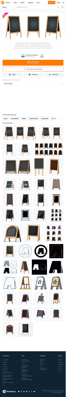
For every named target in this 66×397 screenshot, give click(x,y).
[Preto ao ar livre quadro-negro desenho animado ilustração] (10, 199)
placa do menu (34, 118)
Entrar (58, 2)
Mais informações (8, 83)
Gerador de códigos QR (8, 382)
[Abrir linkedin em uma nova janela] (24, 391)
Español (59, 361)
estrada (54, 118)
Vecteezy (5, 361)
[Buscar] (58, 7)
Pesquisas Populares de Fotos (26, 374)
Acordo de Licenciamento (25, 359)
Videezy (5, 364)
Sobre (40, 365)
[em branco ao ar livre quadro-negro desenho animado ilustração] (56, 184)
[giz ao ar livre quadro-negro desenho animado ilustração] (41, 199)
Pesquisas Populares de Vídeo (24, 379)
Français (59, 368)
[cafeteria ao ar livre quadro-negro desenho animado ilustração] (56, 313)
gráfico (24, 118)
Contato (41, 363)
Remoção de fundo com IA (8, 378)
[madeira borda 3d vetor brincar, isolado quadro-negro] (10, 250)
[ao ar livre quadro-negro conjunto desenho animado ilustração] (56, 215)
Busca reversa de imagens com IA (7, 375)
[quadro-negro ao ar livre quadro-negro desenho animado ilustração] (25, 199)
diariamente (44, 118)
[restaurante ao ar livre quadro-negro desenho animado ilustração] (41, 215)
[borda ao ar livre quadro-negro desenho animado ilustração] (41, 298)
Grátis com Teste (33, 62)
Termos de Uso (46, 391)
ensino (6, 118)
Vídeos (22, 2)
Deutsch (59, 366)
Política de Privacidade (57, 391)
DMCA (23, 363)
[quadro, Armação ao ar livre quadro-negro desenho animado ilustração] (56, 199)
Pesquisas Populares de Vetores (24, 370)
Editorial (30, 2)
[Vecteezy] (2, 2)
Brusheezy (5, 359)
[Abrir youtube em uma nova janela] (34, 391)
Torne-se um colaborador (42, 368)
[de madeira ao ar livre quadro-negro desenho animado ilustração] (10, 215)
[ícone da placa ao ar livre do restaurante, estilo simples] (25, 282)
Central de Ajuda (42, 359)
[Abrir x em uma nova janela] (31, 391)
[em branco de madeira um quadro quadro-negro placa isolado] (54, 166)
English (59, 359)
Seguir (42, 56)
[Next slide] (59, 118)
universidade (14, 118)
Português (59, 364)
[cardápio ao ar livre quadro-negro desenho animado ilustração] (25, 215)
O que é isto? (18, 80)
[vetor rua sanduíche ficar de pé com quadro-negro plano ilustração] (25, 266)
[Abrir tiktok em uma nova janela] (29, 391)
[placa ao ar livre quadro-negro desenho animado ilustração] (41, 184)
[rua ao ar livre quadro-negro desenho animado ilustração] (25, 313)
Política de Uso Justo (56, 392)
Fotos (15, 2)
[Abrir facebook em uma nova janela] (18, 391)
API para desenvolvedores (7, 371)
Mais (38, 2)
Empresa (5, 366)
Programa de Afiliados (24, 365)
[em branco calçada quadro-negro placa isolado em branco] (33, 232)
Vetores (7, 2)
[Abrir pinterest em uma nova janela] (26, 391)
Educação (5, 368)
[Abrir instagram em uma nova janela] (21, 391)
